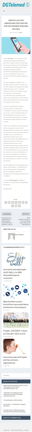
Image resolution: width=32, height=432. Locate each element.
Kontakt (26, 430)
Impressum (6, 430)
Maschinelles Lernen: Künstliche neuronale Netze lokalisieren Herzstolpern (16, 304)
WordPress (16, 427)
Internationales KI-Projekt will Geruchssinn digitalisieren (15, 360)
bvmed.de (11, 58)
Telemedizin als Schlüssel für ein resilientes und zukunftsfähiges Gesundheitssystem (13, 394)
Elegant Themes (15, 425)
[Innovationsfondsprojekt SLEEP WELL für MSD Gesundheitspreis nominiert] (16, 258)
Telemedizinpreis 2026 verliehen (12, 400)
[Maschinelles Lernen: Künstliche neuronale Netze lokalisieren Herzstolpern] (16, 291)
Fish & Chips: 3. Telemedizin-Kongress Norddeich (14, 405)
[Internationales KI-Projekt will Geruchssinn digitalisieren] (16, 346)
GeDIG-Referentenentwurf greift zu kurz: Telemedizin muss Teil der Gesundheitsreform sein (15, 387)
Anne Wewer (19, 235)
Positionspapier (13, 180)
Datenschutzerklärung (17, 430)
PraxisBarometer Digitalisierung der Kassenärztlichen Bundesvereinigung (14, 410)
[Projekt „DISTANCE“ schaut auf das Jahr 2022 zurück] (16, 320)
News (20, 32)
